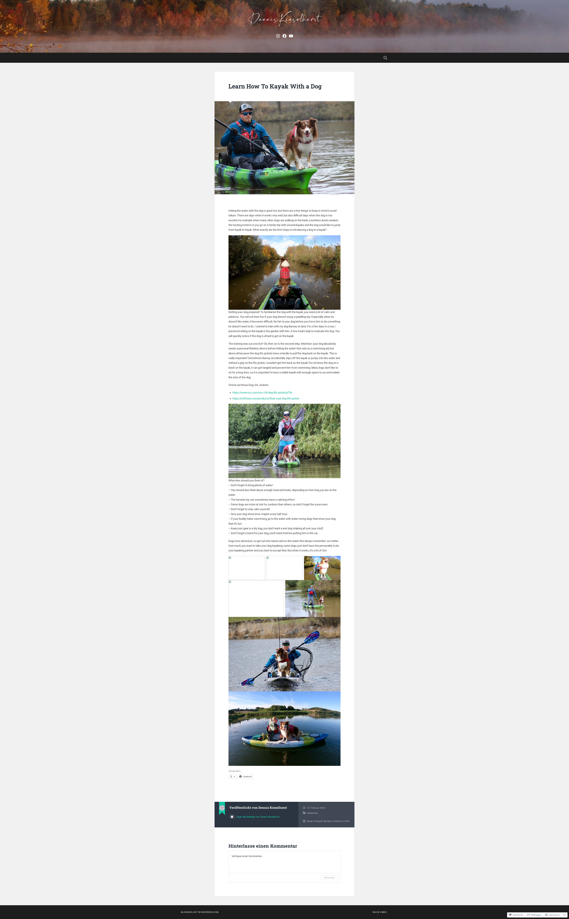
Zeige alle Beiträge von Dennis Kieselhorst (257, 816)
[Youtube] (291, 35)
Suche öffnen (385, 58)
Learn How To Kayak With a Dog (275, 86)
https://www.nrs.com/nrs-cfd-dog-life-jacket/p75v (262, 392)
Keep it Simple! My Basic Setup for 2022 (328, 821)
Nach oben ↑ (380, 912)
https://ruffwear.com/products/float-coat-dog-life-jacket (265, 398)
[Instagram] (278, 35)
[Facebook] (284, 35)
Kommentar (329, 877)
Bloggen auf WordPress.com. (200, 912)
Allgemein (312, 813)
